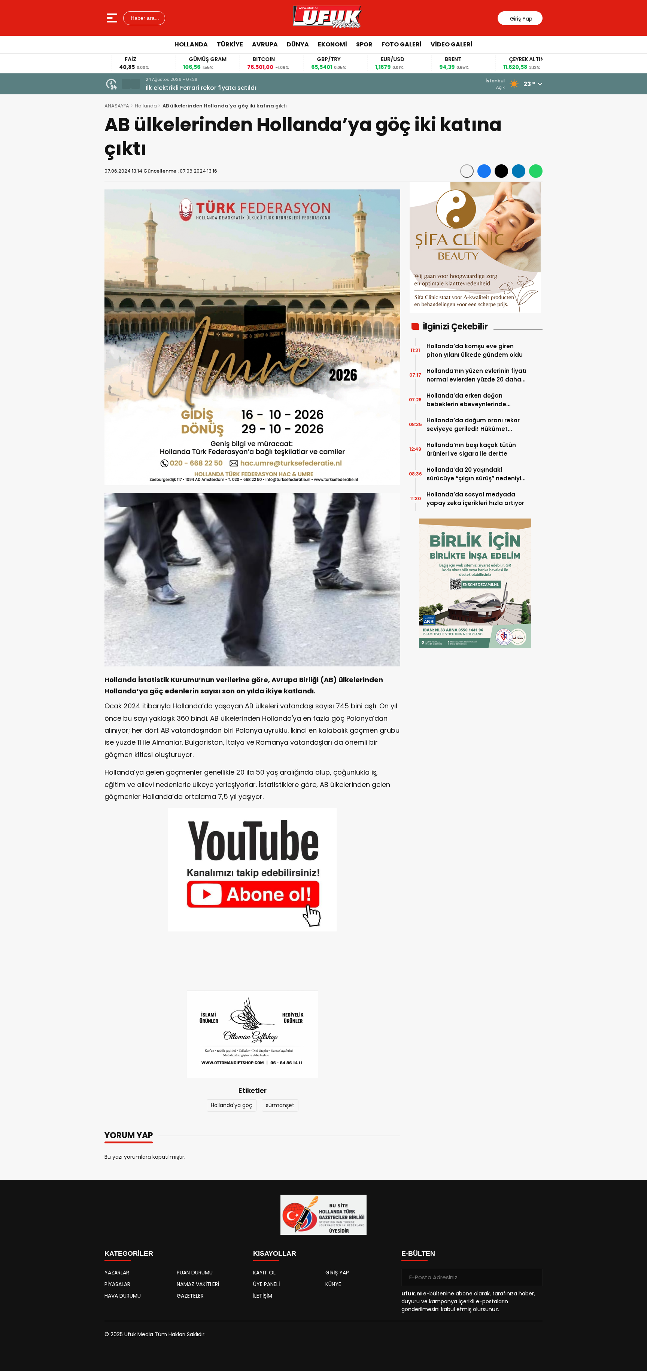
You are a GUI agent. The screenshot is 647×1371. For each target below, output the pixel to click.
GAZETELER (190, 1295)
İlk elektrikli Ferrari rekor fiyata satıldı (201, 87)
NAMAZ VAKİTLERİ (198, 1284)
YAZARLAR (116, 1272)
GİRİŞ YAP (337, 1272)
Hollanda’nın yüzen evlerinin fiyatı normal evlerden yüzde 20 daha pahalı (476, 375)
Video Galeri (452, 44)
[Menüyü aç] (112, 17)
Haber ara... (144, 18)
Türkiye (230, 44)
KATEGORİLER (128, 1253)
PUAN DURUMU (195, 1272)
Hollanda (191, 44)
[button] (126, 84)
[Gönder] (534, 1277)
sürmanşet (280, 1105)
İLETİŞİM (262, 1295)
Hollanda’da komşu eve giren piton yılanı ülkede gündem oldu (474, 350)
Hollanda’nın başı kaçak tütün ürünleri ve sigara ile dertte (471, 449)
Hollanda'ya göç (231, 1105)
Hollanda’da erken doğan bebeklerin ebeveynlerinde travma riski (466, 400)
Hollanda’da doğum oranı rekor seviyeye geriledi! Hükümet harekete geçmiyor (473, 424)
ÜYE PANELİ (266, 1284)
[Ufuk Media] (327, 18)
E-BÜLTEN (418, 1253)
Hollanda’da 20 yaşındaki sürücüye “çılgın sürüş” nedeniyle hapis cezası (475, 474)
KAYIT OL (264, 1272)
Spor (364, 44)
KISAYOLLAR (274, 1253)
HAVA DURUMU (122, 1295)
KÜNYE (333, 1284)
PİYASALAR (117, 1284)
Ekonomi (332, 44)
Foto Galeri (402, 44)
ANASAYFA (116, 105)
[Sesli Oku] (467, 171)
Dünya (298, 44)
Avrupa (265, 44)
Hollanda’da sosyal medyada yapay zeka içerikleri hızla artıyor (475, 498)
